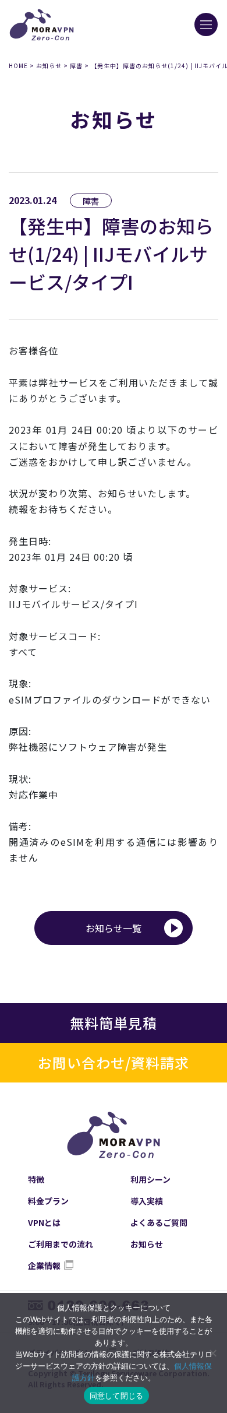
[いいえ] (212, 1353)
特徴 (36, 1179)
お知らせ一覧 (113, 928)
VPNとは (44, 1222)
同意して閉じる (117, 1395)
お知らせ (49, 65)
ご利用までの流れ (60, 1244)
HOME (18, 65)
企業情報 (44, 1265)
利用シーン (150, 1179)
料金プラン (48, 1201)
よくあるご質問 (158, 1222)
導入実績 (146, 1201)
